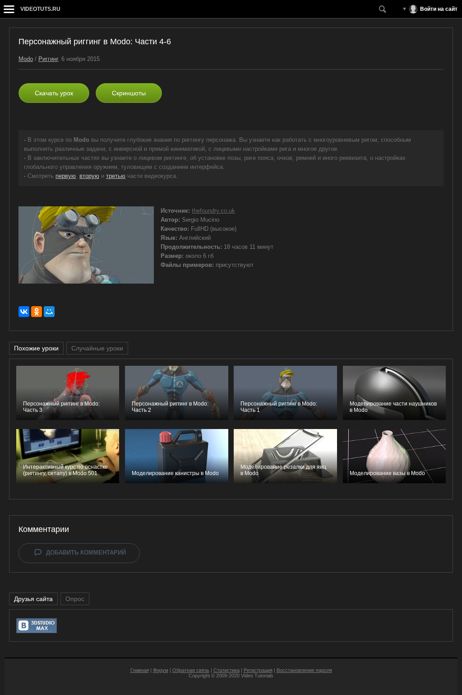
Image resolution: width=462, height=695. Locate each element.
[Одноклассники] (36, 311)
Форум (160, 670)
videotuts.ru (40, 9)
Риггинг (48, 59)
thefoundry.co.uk (213, 210)
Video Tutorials (257, 675)
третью (115, 176)
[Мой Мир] (49, 311)
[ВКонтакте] (23, 311)
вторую (89, 176)
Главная (139, 670)
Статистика (226, 670)
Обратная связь (190, 670)
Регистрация (258, 670)
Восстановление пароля (304, 670)
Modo (25, 59)
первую (65, 176)
